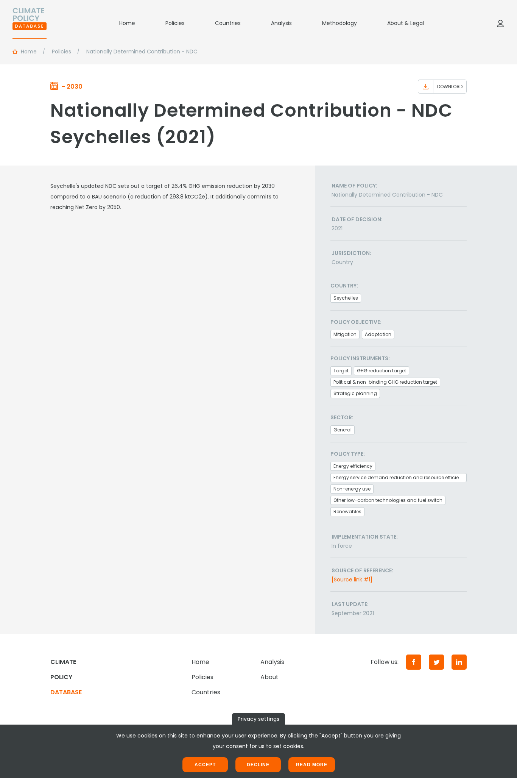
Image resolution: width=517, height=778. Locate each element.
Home (127, 23)
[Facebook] (413, 662)
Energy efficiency (352, 466)
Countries (228, 23)
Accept (205, 764)
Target (341, 370)
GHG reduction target (381, 370)
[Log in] (500, 23)
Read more (311, 764)
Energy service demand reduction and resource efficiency (400, 477)
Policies (175, 23)
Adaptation (378, 334)
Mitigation (345, 334)
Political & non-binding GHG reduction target (385, 382)
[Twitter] (436, 662)
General (342, 429)
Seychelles (345, 298)
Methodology (339, 23)
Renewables (347, 511)
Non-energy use (352, 489)
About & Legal (405, 23)
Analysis (281, 23)
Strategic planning (355, 393)
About (269, 677)
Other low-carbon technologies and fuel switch (387, 500)
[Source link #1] (352, 579)
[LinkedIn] (459, 662)
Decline (258, 764)
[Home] (29, 23)
